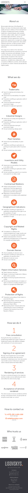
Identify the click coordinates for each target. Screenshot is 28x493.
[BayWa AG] (4, 439)
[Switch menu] (25, 2)
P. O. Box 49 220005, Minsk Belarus (14, 481)
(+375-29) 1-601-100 (14, 414)
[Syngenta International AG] (4, 447)
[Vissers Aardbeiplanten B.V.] (23, 447)
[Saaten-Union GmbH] (14, 447)
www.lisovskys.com (14, 474)
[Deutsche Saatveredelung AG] (23, 439)
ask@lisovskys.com (15, 418)
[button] (0, 9)
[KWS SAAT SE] (14, 439)
